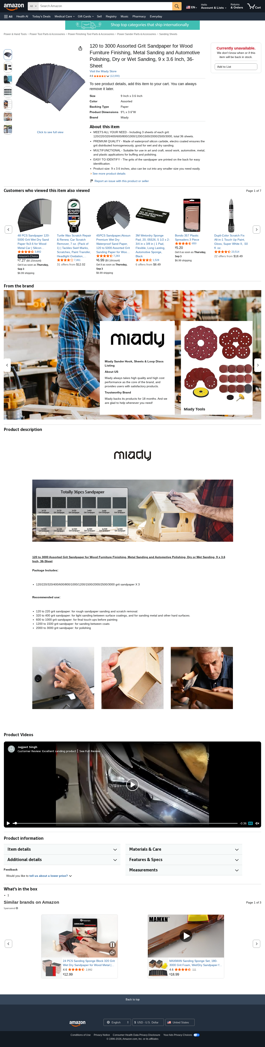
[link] (35, 241)
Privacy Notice (102, 1035)
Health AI (22, 16)
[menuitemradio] (250, 823)
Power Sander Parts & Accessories (136, 34)
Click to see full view (50, 132)
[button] (8, 16)
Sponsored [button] (9, 908)
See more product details (109, 173)
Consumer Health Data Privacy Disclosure (136, 1035)
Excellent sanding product (59, 751)
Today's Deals (41, 16)
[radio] (8, 54)
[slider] (125, 823)
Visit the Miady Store (103, 71)
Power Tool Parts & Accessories (47, 34)
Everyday (156, 16)
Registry (111, 16)
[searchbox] (105, 6)
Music (124, 16)
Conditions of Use (81, 1035)
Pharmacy (139, 16)
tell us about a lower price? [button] (49, 875)
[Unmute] (257, 823)
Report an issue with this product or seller (122, 181)
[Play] (7, 823)
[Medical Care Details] (74, 16)
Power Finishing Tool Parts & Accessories (91, 34)
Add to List (224, 66)
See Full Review (90, 751)
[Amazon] (14, 6)
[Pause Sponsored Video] (112, 945)
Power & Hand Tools (15, 34)
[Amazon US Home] (77, 1024)
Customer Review (29, 751)
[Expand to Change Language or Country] (196, 7)
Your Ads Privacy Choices (177, 1035)
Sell (99, 16)
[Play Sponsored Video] (186, 936)
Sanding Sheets (168, 34)
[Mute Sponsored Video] (112, 953)
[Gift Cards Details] (93, 16)
